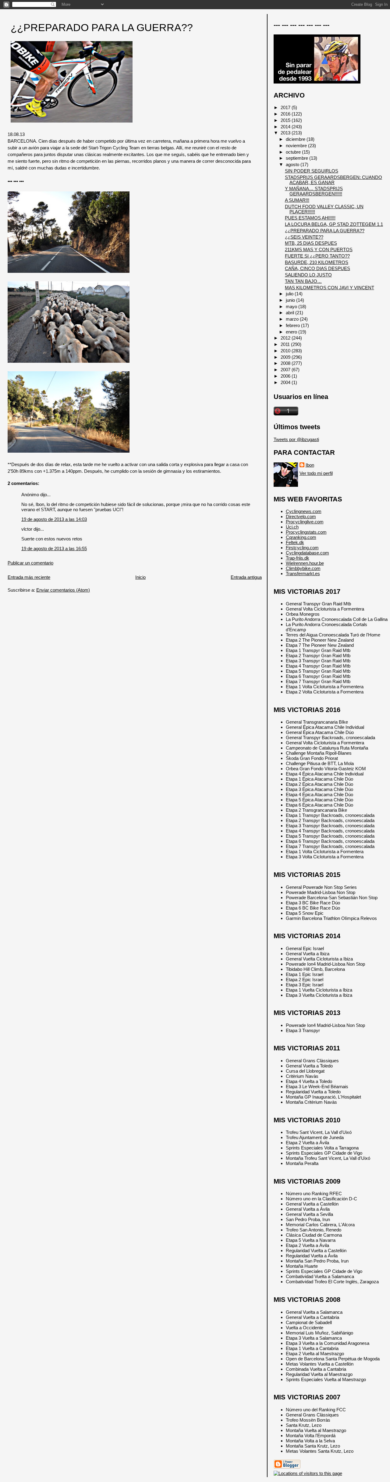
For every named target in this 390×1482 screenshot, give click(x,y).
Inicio (140, 577)
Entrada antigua (246, 577)
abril (290, 312)
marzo (293, 319)
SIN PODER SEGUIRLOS (311, 170)
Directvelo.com (301, 516)
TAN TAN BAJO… (303, 281)
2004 (286, 382)
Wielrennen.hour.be (305, 563)
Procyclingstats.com (306, 532)
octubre (294, 152)
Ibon (310, 465)
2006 (286, 376)
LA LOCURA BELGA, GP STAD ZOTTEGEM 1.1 (334, 224)
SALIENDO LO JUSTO (308, 274)
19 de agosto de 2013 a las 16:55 (54, 548)
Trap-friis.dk (297, 558)
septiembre (297, 158)
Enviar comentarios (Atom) (63, 590)
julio (290, 293)
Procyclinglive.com (305, 521)
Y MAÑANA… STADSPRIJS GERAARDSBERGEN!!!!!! (314, 191)
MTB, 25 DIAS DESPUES (311, 243)
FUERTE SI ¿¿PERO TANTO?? (317, 255)
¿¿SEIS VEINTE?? (304, 237)
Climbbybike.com (303, 568)
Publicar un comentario (30, 562)
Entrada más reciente (29, 577)
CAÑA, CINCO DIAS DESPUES (317, 268)
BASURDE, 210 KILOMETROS (316, 262)
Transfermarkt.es (303, 573)
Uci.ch (292, 526)
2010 (286, 350)
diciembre (296, 139)
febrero (293, 325)
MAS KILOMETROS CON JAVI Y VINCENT (329, 287)
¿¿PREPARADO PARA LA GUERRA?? (102, 27)
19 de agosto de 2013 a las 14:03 (54, 519)
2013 (286, 132)
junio (291, 300)
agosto (293, 164)
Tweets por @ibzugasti (296, 439)
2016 (286, 113)
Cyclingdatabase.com (307, 552)
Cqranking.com (301, 537)
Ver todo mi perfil (316, 473)
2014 (286, 126)
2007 (286, 369)
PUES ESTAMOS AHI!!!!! (310, 217)
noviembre (297, 145)
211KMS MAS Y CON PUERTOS (319, 249)
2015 (286, 120)
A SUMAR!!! (297, 200)
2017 (286, 107)
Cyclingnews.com (303, 511)
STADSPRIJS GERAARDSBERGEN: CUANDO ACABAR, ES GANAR (333, 180)
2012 (286, 337)
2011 (286, 344)
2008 (286, 363)
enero (292, 331)
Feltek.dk (295, 542)
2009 (286, 357)
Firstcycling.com (302, 547)
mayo (292, 306)
